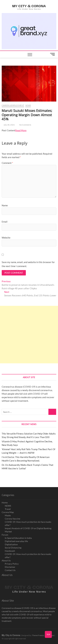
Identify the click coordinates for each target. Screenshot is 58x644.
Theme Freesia (38, 635)
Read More (20, 130)
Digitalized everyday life (16, 541)
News (28, 105)
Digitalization (11, 544)
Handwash (10, 551)
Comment (7, 162)
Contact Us (10, 570)
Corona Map (8, 512)
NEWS (8, 505)
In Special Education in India (18, 538)
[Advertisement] (29, 334)
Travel (8, 509)
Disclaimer (10, 567)
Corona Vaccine (12, 518)
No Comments (25, 125)
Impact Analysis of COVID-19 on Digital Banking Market (28, 530)
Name (5, 205)
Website (6, 237)
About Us (6, 560)
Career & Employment (13, 105)
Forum (5, 534)
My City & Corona (11, 635)
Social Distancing (13, 547)
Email (4, 221)
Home (5, 502)
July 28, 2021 (9, 125)
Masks (8, 515)
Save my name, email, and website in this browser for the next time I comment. (28, 264)
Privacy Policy (12, 563)
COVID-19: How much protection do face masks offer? (28, 523)
